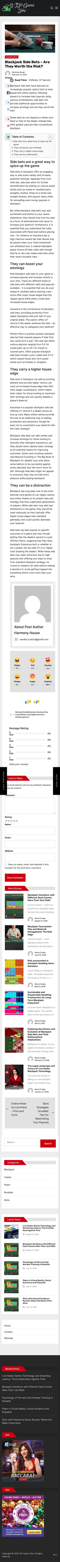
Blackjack (9, 1169)
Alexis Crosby (40, 918)
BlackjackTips (42, 712)
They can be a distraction (25, 154)
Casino (7, 1177)
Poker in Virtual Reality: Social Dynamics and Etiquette (37, 1281)
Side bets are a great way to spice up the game (32, 143)
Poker (7, 1184)
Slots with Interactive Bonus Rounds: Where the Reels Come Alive (37, 1300)
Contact (8, 1331)
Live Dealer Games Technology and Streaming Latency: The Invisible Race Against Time (39, 1228)
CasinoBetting (20, 714)
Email (8, 837)
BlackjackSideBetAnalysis (25, 712)
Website (9, 851)
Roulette (8, 1192)
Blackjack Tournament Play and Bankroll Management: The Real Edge (40, 930)
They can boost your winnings (28, 147)
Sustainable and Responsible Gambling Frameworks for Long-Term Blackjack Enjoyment (40, 997)
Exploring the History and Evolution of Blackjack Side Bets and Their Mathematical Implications (41, 1034)
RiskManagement (22, 717)
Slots (6, 1200)
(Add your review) (18, 764)
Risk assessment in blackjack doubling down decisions (41, 963)
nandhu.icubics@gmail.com (34, 639)
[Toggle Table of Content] (49, 137)
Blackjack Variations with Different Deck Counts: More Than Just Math (41, 898)
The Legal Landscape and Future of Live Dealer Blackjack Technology (41, 1069)
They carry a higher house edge (28, 151)
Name (8, 824)
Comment (10, 795)
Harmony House (18, 72)
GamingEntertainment (36, 714)
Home (7, 1325)
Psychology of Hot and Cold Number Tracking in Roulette (36, 1263)
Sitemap (8, 1338)
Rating (9, 817)
